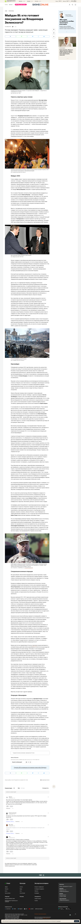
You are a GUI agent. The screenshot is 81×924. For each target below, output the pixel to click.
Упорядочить (45, 788)
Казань (6, 4)
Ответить (8, 808)
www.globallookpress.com (28, 567)
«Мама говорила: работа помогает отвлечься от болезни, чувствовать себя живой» (67, 22)
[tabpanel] (67, 21)
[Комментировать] (53, 29)
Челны (56, 1)
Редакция (7, 896)
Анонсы (21, 886)
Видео (21, 888)
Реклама (22, 896)
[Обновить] (53, 786)
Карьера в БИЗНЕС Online (10, 898)
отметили (34, 645)
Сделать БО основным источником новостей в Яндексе (30, 767)
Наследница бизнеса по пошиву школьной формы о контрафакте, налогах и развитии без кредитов (66, 27)
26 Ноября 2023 (8, 26)
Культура (22, 883)
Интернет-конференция (39, 886)
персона (61, 11)
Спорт (8, 883)
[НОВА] (21, 4)
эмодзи (11, 806)
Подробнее (58, 921)
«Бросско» (67, 16)
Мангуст (10, 796)
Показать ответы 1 (10, 821)
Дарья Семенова (68, 14)
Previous (60, 31)
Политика (11, 10)
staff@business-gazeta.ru (64, 900)
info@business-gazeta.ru (64, 891)
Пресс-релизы (7, 893)
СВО (6, 10)
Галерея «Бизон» (38, 898)
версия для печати (45, 779)
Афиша (6, 886)
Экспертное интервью (41, 883)
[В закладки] (53, 33)
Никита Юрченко (14, 757)
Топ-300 (36, 900)
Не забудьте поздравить (39, 888)
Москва (64, 1)
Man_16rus (11, 824)
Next (74, 31)
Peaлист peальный (12, 812)
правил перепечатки (46, 918)
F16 (9, 836)
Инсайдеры (37, 893)
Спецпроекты (38, 896)
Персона (6, 888)
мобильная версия (38, 908)
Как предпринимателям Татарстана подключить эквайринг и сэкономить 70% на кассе (66, 51)
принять (76, 921)
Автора (23, 788)
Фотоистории (22, 893)
